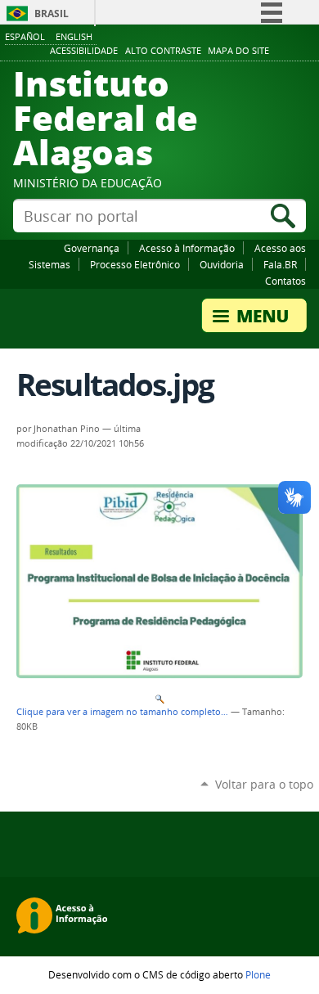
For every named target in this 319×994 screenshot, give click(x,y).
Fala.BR (280, 264)
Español (25, 36)
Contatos (285, 280)
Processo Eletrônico (135, 264)
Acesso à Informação (187, 247)
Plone (258, 974)
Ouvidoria (222, 264)
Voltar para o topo (264, 784)
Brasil (51, 13)
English (74, 36)
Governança (91, 247)
